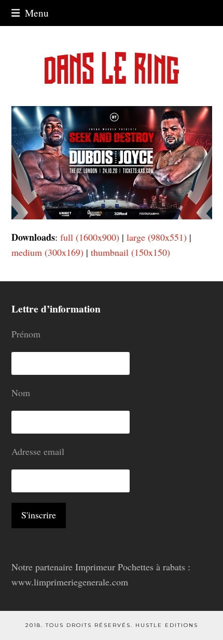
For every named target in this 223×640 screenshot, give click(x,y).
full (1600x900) (89, 237)
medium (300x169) (47, 252)
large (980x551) (157, 237)
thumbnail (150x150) (130, 252)
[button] (30, 12)
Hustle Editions (166, 625)
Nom (20, 392)
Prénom (25, 334)
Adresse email (37, 451)
